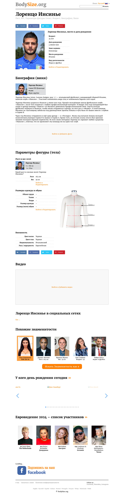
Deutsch (58, 488)
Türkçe (77, 488)
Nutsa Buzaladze (43, 447)
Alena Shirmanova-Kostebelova (99, 447)
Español (47, 488)
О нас (17, 482)
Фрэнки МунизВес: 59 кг (62, 358)
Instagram (104, 484)
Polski (89, 488)
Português (65, 488)
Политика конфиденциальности (47, 482)
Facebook (90, 484)
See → (18, 320)
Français (71, 488)
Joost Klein (25, 447)
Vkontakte (97, 484)
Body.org (31, 4)
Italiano (52, 488)
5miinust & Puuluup (80, 447)
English (35, 488)
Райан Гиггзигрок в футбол (99, 358)
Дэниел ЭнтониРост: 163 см (44, 358)
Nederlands (83, 488)
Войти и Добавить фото (62, 134)
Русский (41, 488)
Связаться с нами (27, 482)
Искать (105, 6)
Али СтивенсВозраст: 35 (80, 358)
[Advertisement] (85, 171)
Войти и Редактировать (59, 67)
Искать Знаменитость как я (62, 366)
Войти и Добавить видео (62, 287)
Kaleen (62, 447)
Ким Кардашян (25, 358)
